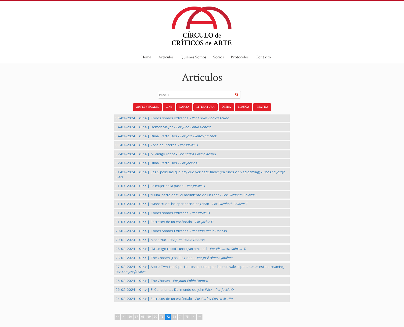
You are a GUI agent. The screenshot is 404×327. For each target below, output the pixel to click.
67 (136, 316)
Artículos (165, 57)
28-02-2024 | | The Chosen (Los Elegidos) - (174, 257)
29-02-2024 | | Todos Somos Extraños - (171, 230)
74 (180, 316)
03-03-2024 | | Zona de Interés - (157, 144)
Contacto (263, 57)
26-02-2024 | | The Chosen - (161, 280)
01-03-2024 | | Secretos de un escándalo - (164, 221)
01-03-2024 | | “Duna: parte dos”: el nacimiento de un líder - (187, 194)
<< (117, 316)
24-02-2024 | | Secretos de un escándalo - (174, 298)
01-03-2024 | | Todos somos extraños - (163, 212)
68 (142, 316)
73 (174, 316)
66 (130, 316)
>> (199, 316)
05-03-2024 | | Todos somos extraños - (172, 118)
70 (155, 316)
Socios (218, 57)
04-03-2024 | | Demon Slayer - (163, 126)
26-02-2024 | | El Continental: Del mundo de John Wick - (175, 289)
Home (146, 57)
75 (187, 316)
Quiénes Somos (193, 57)
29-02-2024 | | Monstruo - (160, 239)
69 (149, 316)
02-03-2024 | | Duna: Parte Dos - (157, 162)
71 (161, 316)
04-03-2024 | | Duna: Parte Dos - (165, 136)
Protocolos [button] (240, 57)
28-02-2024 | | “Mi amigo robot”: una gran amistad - (180, 248)
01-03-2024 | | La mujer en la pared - (160, 185)
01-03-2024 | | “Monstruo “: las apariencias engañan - (182, 203)
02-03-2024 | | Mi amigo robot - (165, 154)
